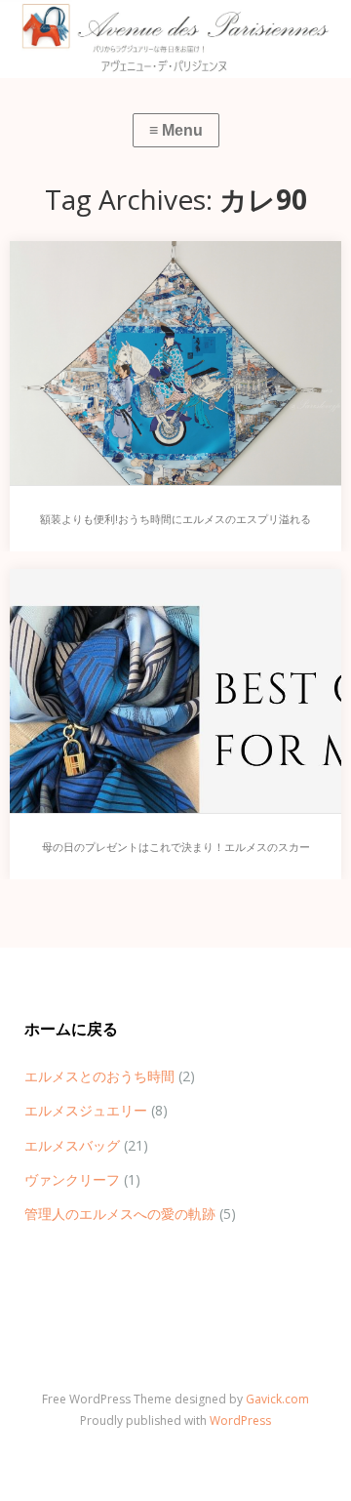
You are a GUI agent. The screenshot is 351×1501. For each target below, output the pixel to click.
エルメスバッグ (72, 1145)
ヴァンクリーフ (72, 1179)
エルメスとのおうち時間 (99, 1076)
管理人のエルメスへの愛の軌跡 (119, 1213)
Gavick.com (277, 1399)
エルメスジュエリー (85, 1110)
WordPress (240, 1420)
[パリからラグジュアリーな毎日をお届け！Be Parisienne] (175, 39)
